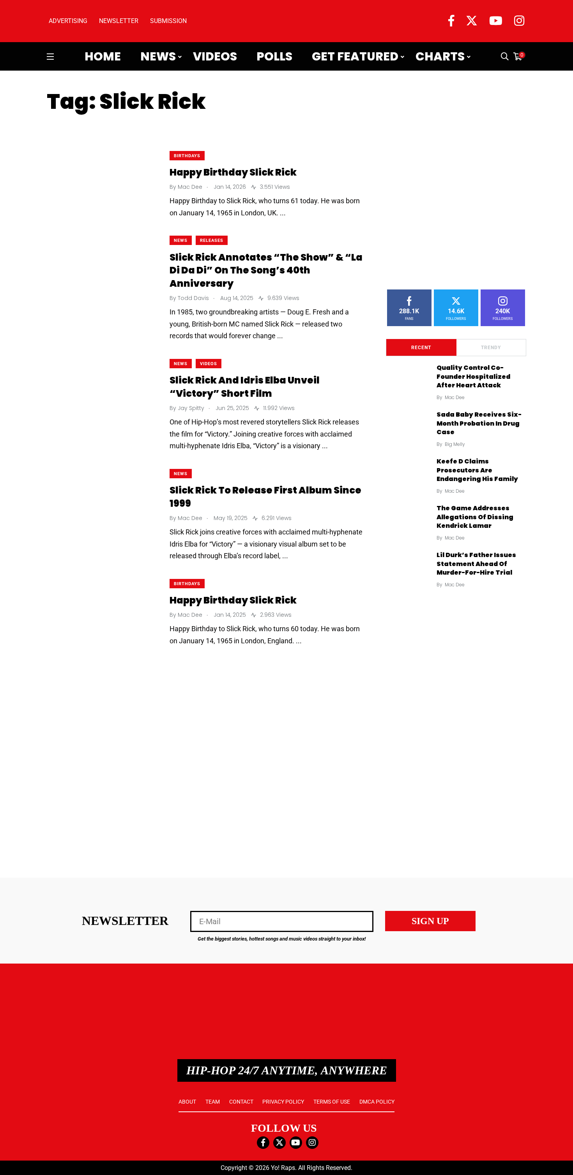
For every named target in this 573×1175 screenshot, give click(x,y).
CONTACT (241, 1102)
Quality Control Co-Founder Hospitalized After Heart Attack (473, 377)
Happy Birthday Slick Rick (233, 172)
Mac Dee (455, 397)
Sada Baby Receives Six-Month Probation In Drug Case (479, 423)
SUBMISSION (168, 21)
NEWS (180, 240)
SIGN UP (430, 921)
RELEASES (211, 240)
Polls (274, 56)
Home (103, 56)
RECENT (421, 347)
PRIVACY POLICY (283, 1102)
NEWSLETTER (118, 21)
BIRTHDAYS (187, 155)
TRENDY (491, 347)
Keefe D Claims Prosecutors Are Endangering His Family (477, 470)
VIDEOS (208, 363)
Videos (215, 56)
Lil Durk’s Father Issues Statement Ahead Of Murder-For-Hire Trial (476, 564)
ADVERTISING (68, 21)
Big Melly (455, 444)
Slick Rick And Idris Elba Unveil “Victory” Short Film (245, 387)
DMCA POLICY (376, 1102)
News (158, 56)
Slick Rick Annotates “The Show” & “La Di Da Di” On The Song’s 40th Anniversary (266, 270)
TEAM (212, 1102)
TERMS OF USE (331, 1102)
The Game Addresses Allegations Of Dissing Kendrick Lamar (475, 517)
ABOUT (187, 1102)
